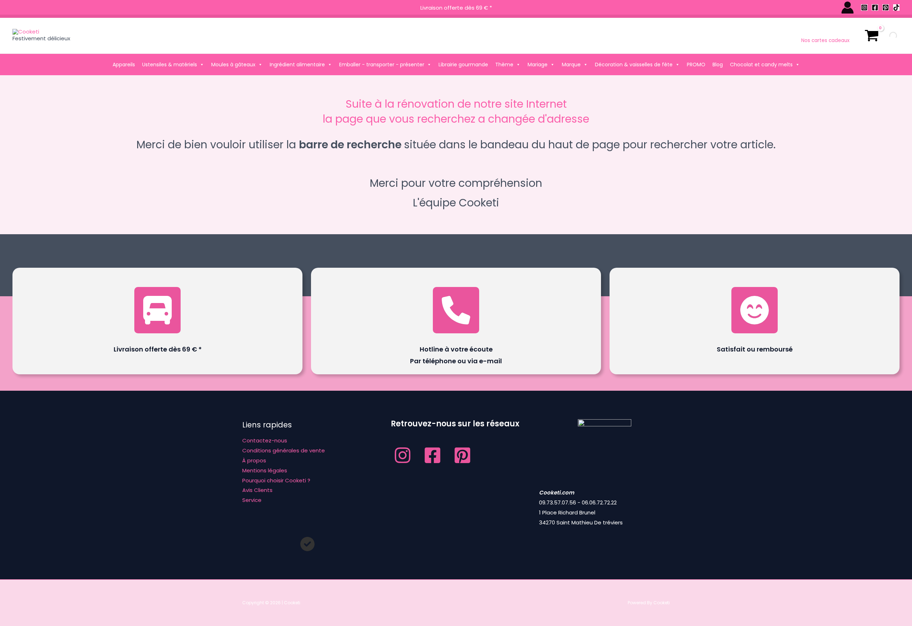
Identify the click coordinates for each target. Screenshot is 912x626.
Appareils (124, 64)
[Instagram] (864, 7)
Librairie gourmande (463, 64)
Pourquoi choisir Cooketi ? (276, 480)
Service (251, 500)
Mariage (538, 64)
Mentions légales (264, 470)
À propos (254, 460)
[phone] (456, 310)
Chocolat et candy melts (761, 64)
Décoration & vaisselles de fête (634, 64)
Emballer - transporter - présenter (381, 64)
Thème (504, 64)
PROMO (696, 64)
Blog (717, 64)
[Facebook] (875, 7)
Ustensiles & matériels (169, 64)
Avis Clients (257, 490)
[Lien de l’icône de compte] (847, 7)
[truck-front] (157, 310)
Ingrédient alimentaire (297, 64)
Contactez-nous (264, 440)
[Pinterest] (885, 7)
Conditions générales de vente (283, 450)
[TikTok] (896, 7)
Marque (571, 64)
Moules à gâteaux (233, 64)
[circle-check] (307, 544)
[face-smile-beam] (754, 310)
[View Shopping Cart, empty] (872, 35)
